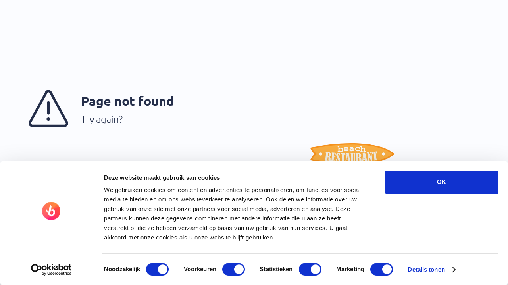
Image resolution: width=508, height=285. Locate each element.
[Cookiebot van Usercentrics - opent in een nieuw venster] (51, 270)
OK (441, 182)
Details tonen (426, 269)
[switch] (233, 269)
